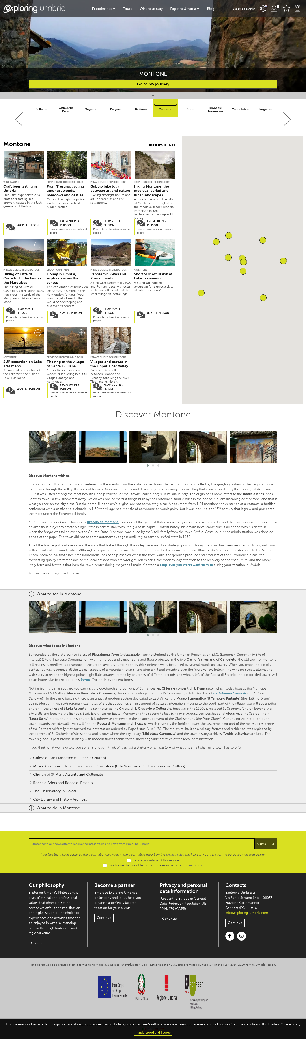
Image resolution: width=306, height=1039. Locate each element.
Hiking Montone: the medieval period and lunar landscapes (151, 190)
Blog (210, 9)
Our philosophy (46, 885)
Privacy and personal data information (183, 888)
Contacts (235, 885)
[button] (263, 297)
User (274, 8)
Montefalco (240, 109)
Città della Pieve (66, 109)
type (172, 145)
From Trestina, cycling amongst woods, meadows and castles (65, 190)
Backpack (297, 8)
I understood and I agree (153, 1033)
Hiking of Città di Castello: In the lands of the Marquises (23, 278)
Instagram (241, 936)
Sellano (41, 109)
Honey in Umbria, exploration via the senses (62, 278)
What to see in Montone (59, 594)
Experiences (102, 9)
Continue (38, 943)
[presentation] (19, 119)
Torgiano (265, 109)
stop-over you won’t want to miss (186, 565)
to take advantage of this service (156, 860)
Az (164, 145)
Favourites (286, 8)
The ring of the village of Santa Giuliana (65, 364)
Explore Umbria (183, 9)
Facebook (229, 936)
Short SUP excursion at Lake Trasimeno (153, 276)
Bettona (141, 109)
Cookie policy (290, 1024)
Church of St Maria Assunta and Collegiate (68, 774)
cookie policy (192, 865)
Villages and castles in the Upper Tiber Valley (109, 364)
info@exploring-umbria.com (246, 913)
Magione (90, 109)
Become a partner (244, 8)
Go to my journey (153, 84)
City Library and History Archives (60, 799)
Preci (190, 109)
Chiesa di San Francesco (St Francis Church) (69, 758)
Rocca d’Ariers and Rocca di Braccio (63, 783)
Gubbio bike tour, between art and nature (110, 188)
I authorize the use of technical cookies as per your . (156, 865)
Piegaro (115, 109)
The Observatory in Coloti (54, 791)
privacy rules (175, 854)
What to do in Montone (58, 807)
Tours (127, 9)
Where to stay (151, 9)
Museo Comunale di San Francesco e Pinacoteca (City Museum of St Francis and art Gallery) (109, 766)
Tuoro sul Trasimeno (215, 109)
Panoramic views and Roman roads (108, 276)
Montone (165, 109)
